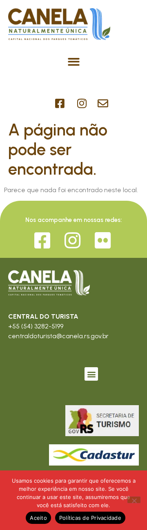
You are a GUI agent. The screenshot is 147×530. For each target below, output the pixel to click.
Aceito (38, 517)
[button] (73, 61)
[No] (134, 499)
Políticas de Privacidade (90, 517)
